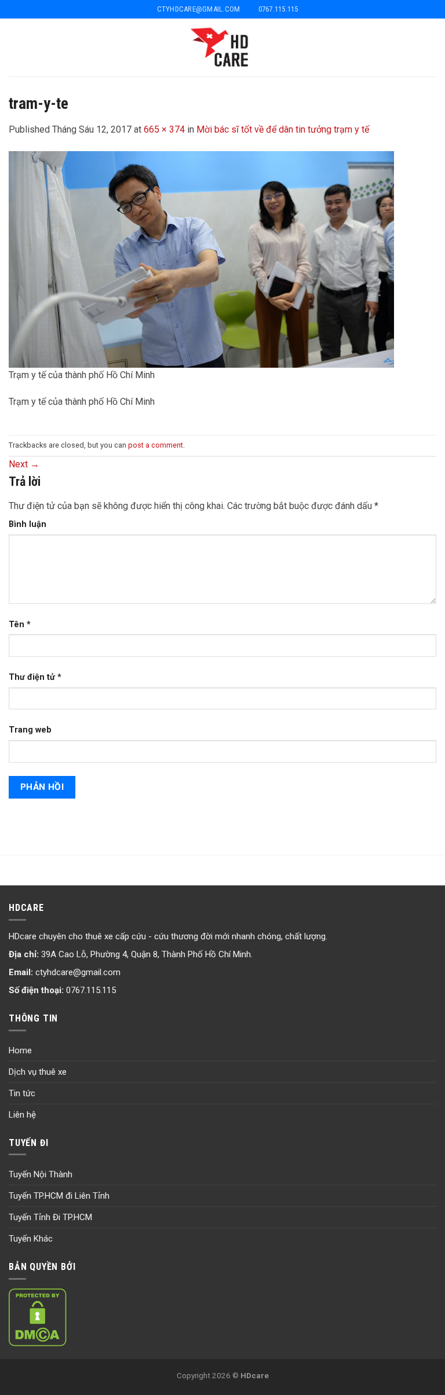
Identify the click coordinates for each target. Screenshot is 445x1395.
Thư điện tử (35, 677)
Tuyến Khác (31, 1238)
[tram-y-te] (201, 258)
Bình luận (27, 524)
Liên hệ (22, 1115)
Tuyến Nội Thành (40, 1174)
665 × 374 (164, 129)
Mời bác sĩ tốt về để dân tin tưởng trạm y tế (282, 129)
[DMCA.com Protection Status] (38, 1316)
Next (24, 464)
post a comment (155, 445)
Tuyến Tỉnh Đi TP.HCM (50, 1217)
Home (20, 1050)
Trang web (30, 730)
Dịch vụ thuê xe (38, 1072)
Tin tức (22, 1093)
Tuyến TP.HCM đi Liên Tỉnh (59, 1196)
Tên (20, 624)
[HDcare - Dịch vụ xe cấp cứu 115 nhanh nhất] (222, 47)
